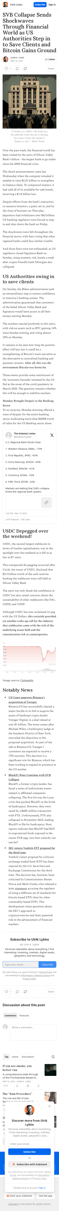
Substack (13, 1204)
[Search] (53, 1056)
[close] (49, 1106)
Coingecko (26, 680)
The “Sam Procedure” (17, 1094)
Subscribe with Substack (32, 1164)
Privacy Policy (40, 1178)
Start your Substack (21, 1195)
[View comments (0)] (17, 68)
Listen (52, 59)
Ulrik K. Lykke (17, 58)
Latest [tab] (15, 1056)
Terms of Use (45, 972)
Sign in (52, 4)
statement (21, 888)
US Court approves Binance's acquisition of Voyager (27, 699)
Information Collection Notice (35, 975)
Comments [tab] (10, 1015)
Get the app (45, 1195)
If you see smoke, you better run (17, 1068)
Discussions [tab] (28, 1056)
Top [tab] (6, 1056)
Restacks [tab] (24, 1015)
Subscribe (40, 4)
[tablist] (17, 1015)
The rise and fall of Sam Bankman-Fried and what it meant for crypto (18, 1099)
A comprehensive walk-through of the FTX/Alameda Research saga (20, 1076)
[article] (29, 1076)
